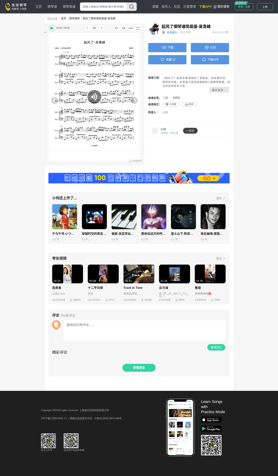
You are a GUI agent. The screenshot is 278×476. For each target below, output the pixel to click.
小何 (165, 112)
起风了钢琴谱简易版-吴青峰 (99, 18)
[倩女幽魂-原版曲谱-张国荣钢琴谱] (213, 216)
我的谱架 (223, 6)
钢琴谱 (52, 6)
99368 (166, 299)
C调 (166, 98)
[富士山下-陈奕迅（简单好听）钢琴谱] (183, 216)
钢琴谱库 (74, 18)
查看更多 (139, 367)
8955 (182, 299)
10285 (148, 299)
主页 (38, 6)
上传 (265, 6)
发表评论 (216, 347)
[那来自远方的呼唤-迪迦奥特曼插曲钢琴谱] (153, 216)
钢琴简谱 (69, 6)
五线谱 (172, 104)
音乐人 (166, 6)
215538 (60, 299)
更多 (219, 198)
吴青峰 (171, 32)
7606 (217, 299)
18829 (77, 299)
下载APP (205, 6)
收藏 (169, 59)
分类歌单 (189, 6)
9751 (112, 299)
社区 (177, 6)
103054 (131, 299)
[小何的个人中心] (154, 130)
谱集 (155, 6)
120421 (96, 299)
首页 (63, 18)
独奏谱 (176, 98)
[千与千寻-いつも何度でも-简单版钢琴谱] (64, 216)
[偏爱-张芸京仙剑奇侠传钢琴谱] (124, 216)
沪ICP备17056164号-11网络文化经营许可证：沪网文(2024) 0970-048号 (81, 418)
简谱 (191, 104)
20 (173, 59)
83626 (202, 299)
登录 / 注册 (244, 6)
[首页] (16, 6)
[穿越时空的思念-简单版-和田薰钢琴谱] (94, 216)
